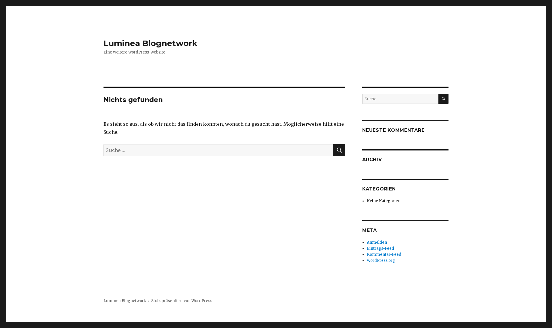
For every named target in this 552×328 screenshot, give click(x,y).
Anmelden (377, 242)
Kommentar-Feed (384, 254)
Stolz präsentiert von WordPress (181, 300)
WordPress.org (381, 260)
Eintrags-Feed (380, 248)
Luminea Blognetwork (150, 43)
